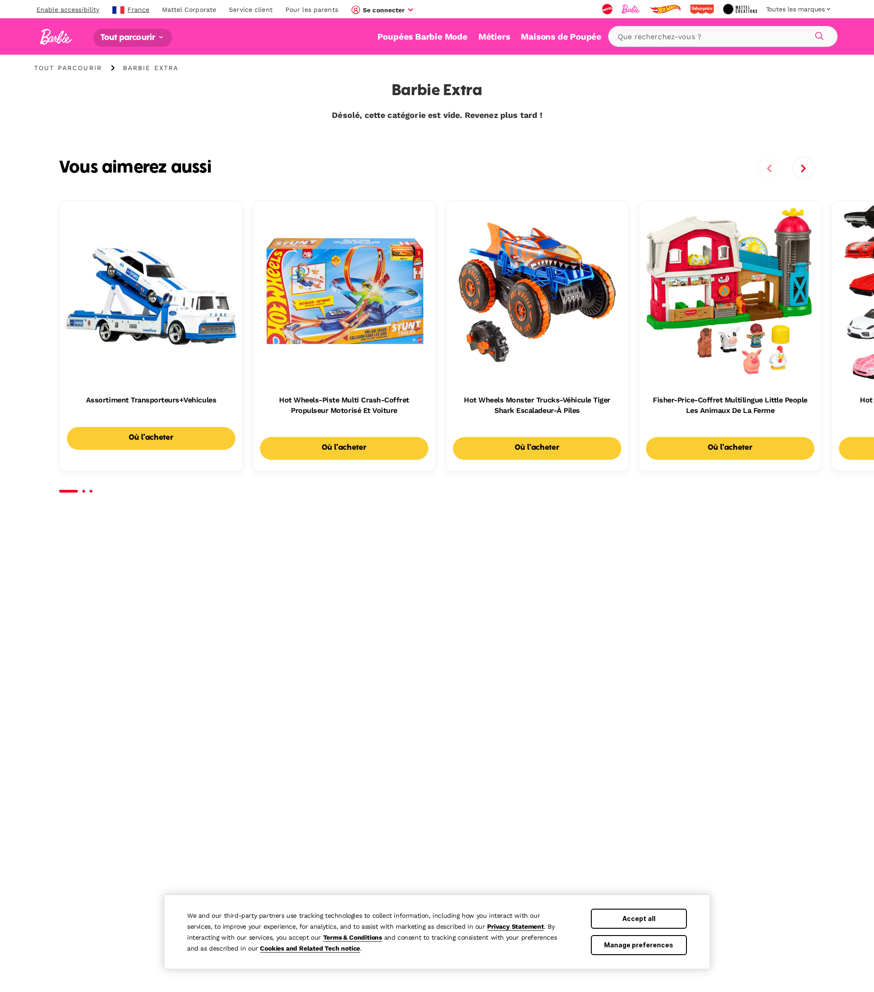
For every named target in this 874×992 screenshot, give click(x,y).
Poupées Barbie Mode (422, 36)
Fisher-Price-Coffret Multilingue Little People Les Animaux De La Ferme (730, 405)
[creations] (740, 9)
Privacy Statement (515, 926)
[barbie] (631, 9)
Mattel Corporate (189, 9)
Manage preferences (638, 945)
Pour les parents (311, 9)
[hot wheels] (665, 9)
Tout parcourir (129, 37)
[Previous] (769, 168)
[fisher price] (702, 9)
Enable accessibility (67, 9)
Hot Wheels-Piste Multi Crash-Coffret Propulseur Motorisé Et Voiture (344, 405)
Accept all (639, 918)
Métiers (494, 36)
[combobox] (723, 36)
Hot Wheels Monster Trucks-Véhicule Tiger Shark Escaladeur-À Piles (537, 405)
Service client (251, 9)
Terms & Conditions (352, 937)
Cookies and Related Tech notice (310, 948)
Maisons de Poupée (561, 36)
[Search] (818, 35)
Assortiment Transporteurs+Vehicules (151, 400)
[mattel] (608, 9)
